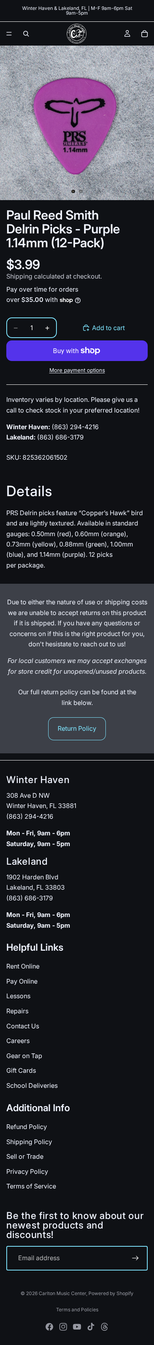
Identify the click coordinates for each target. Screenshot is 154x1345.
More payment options (77, 370)
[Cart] (144, 33)
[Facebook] (49, 1327)
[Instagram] (63, 1327)
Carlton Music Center (62, 1293)
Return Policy (77, 728)
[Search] (26, 33)
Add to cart (108, 328)
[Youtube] (77, 1327)
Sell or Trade (24, 1156)
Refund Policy (26, 1127)
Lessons (18, 996)
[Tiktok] (91, 1327)
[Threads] (104, 1327)
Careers (18, 1041)
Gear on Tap (24, 1055)
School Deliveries (32, 1085)
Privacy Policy (27, 1171)
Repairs (17, 1011)
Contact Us (22, 1026)
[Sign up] (135, 1258)
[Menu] (9, 34)
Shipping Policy (29, 1141)
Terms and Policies (77, 1310)
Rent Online (22, 966)
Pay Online (22, 981)
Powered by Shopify (110, 1293)
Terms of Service (31, 1186)
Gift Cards (21, 1070)
